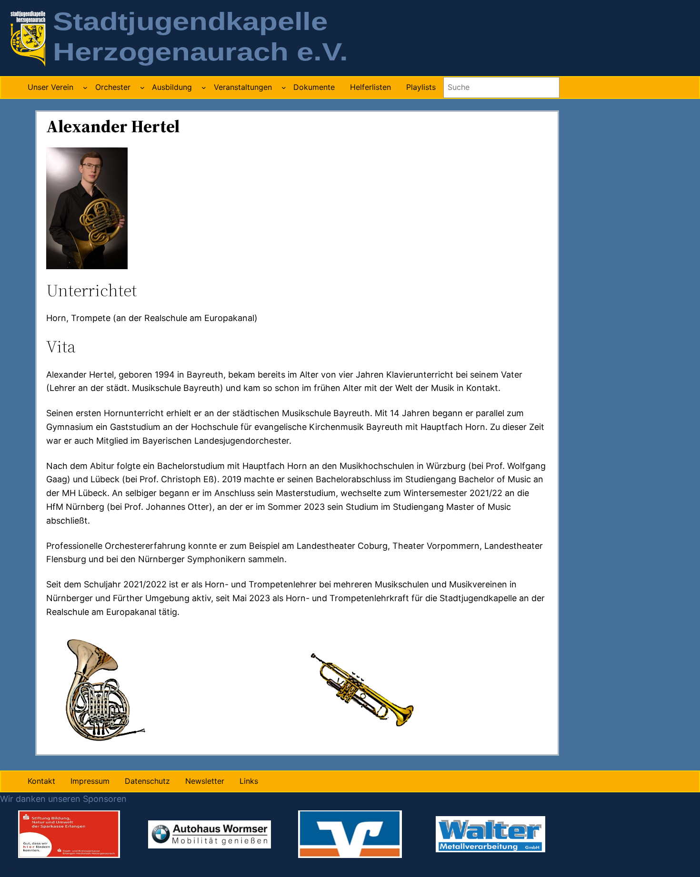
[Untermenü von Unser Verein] (85, 87)
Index (11, 869)
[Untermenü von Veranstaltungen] (283, 87)
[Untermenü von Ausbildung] (203, 87)
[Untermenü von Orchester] (142, 87)
